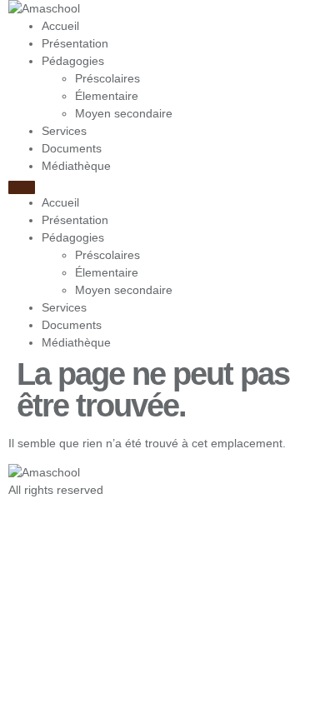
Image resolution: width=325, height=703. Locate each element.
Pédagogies (73, 60)
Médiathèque (76, 165)
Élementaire (106, 95)
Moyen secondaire (123, 113)
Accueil (60, 25)
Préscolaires (107, 78)
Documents (72, 148)
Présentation (75, 43)
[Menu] (21, 187)
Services (64, 130)
